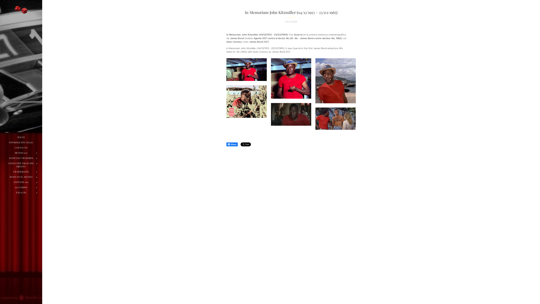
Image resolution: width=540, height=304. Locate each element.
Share (233, 144)
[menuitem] (21, 137)
